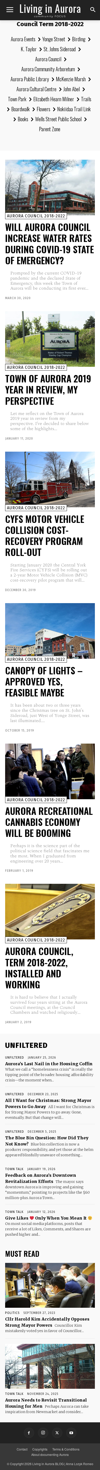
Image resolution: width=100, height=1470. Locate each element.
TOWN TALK (14, 1169)
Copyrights (39, 1449)
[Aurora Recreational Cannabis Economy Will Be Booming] (50, 771)
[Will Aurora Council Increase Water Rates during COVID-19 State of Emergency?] (50, 187)
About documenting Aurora (50, 1454)
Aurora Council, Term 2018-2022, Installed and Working (39, 967)
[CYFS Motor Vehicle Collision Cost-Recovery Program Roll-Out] (50, 479)
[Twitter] (57, 1433)
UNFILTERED (14, 1057)
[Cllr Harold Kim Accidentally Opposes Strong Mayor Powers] (50, 1285)
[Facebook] (29, 1433)
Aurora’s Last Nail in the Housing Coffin (49, 1063)
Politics (12, 1312)
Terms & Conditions (65, 1449)
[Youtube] (71, 1433)
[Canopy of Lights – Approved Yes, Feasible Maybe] (50, 631)
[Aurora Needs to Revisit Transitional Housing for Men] (50, 1366)
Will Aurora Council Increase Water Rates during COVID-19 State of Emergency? (49, 243)
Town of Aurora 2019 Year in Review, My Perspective (48, 389)
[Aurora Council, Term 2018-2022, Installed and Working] (50, 911)
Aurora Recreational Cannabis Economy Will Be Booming (49, 821)
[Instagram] (43, 1433)
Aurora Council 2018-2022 (36, 216)
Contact (22, 1449)
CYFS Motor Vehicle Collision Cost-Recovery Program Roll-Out (44, 535)
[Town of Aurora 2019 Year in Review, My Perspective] (50, 339)
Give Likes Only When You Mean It (46, 1218)
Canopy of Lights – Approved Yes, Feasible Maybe (44, 681)
